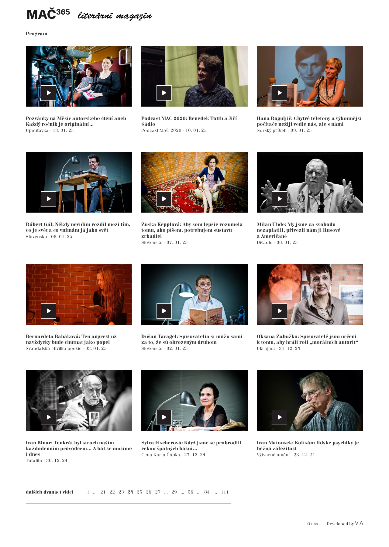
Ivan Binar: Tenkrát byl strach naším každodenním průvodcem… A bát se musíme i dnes (79, 448)
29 (174, 492)
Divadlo (265, 242)
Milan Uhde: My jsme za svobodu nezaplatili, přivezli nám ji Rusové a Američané (298, 230)
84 (207, 492)
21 (103, 492)
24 (130, 492)
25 (139, 492)
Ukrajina (266, 348)
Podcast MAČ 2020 (162, 130)
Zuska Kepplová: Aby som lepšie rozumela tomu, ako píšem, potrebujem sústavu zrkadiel (192, 230)
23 (121, 492)
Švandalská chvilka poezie (54, 348)
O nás (312, 524)
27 (157, 492)
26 (148, 492)
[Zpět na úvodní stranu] (94, 13)
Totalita (34, 460)
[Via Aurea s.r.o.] (359, 524)
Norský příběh (272, 130)
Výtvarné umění (274, 455)
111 (225, 492)
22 (112, 492)
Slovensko (37, 236)
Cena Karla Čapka (161, 455)
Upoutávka (38, 130)
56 (190, 492)
